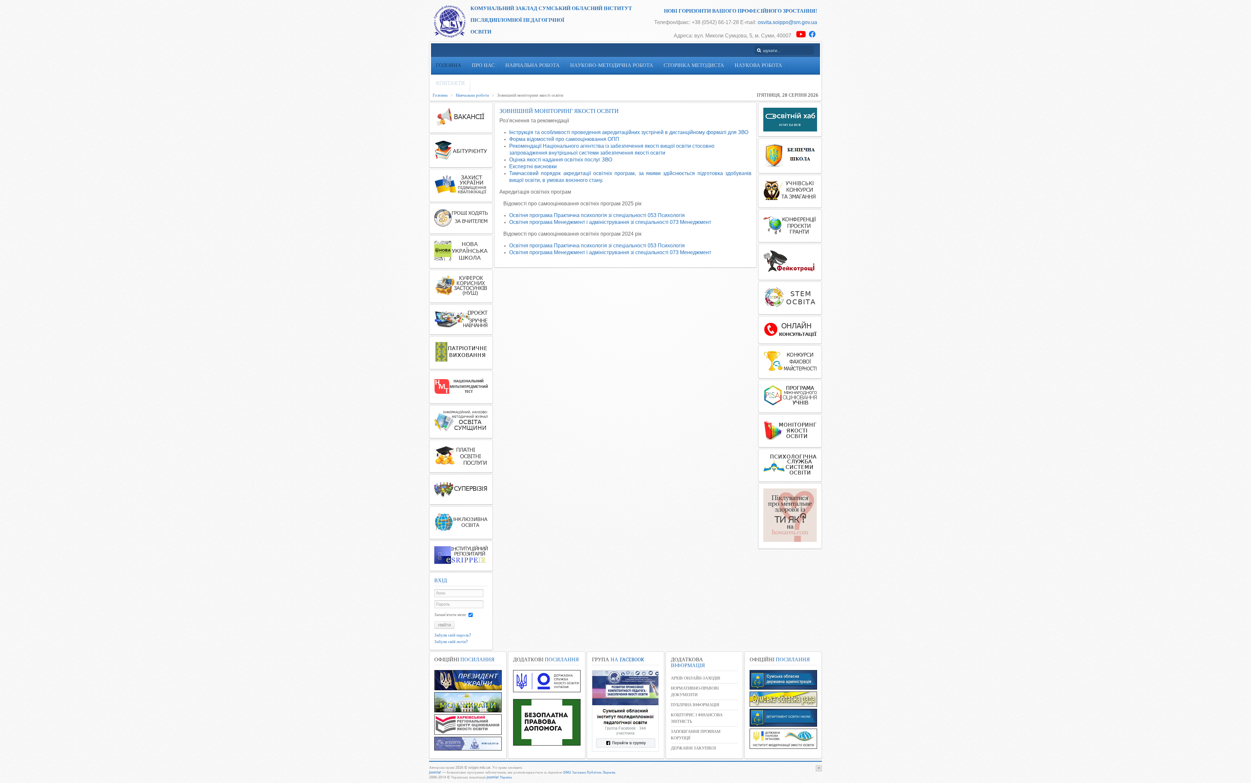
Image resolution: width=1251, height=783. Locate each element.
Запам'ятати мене (450, 614)
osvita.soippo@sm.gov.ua (787, 22)
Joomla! (435, 772)
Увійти (444, 625)
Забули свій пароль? (452, 635)
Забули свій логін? (451, 641)
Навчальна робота (472, 95)
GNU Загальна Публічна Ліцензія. (589, 772)
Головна (440, 95)
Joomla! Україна (499, 777)
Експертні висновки (533, 166)
